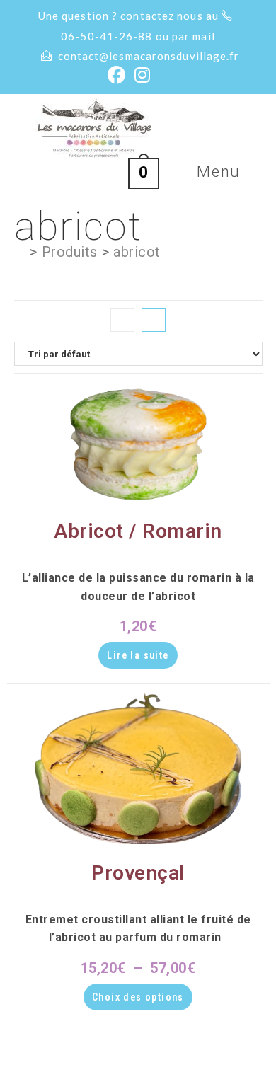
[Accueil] (20, 251)
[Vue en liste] (154, 320)
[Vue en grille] (122, 320)
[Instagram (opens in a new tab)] (142, 75)
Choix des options (138, 997)
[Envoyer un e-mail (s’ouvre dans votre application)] (163, 75)
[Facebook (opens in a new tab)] (116, 75)
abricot (137, 251)
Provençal (138, 873)
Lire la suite (137, 655)
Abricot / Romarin (138, 531)
